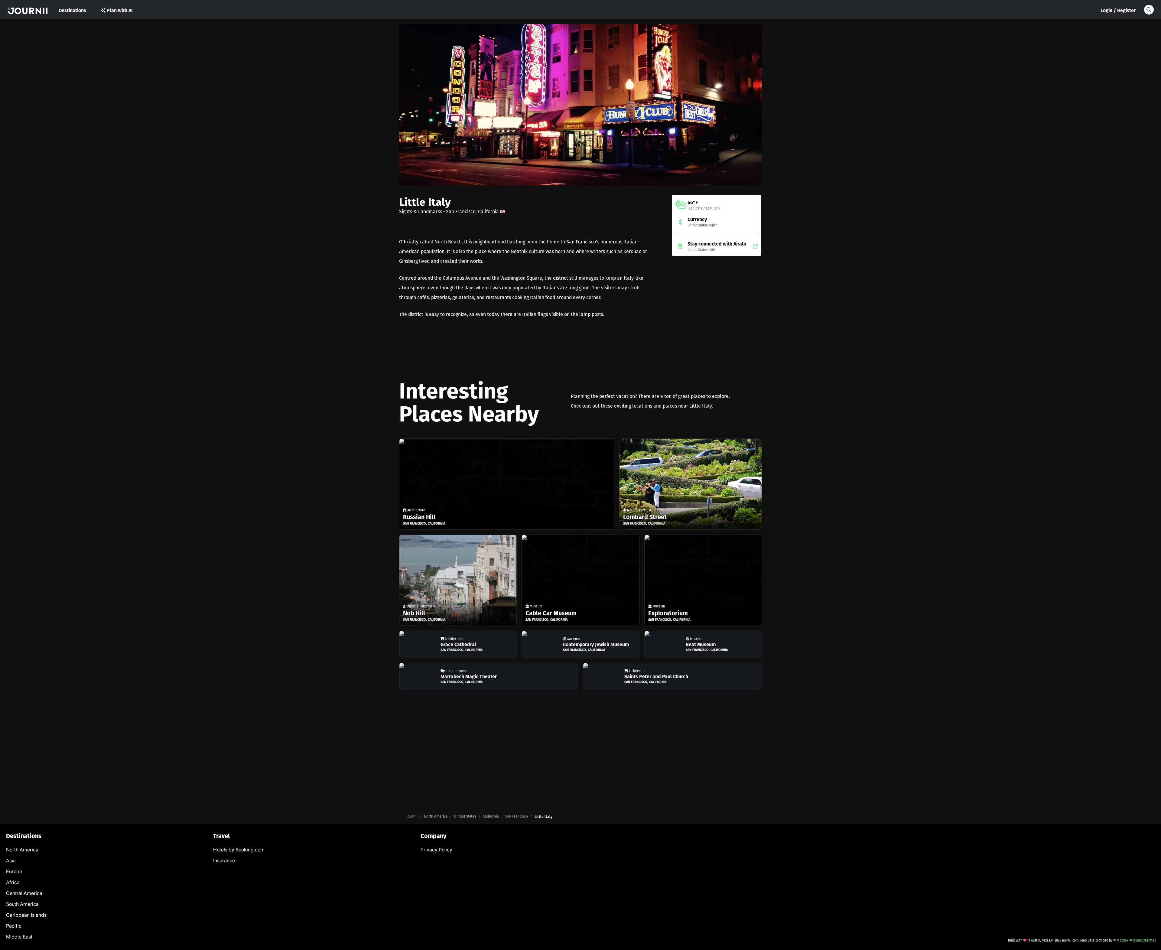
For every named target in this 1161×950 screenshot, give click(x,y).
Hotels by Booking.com (239, 849)
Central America (24, 893)
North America (435, 816)
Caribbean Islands (26, 915)
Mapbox (1122, 940)
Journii (411, 816)
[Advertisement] (716, 308)
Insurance (224, 860)
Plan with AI (120, 10)
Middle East (19, 936)
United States (465, 816)
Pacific (13, 925)
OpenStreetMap (1144, 940)
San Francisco (516, 816)
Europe (14, 871)
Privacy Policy (436, 849)
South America (22, 904)
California (491, 816)
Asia (11, 860)
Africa (13, 882)
